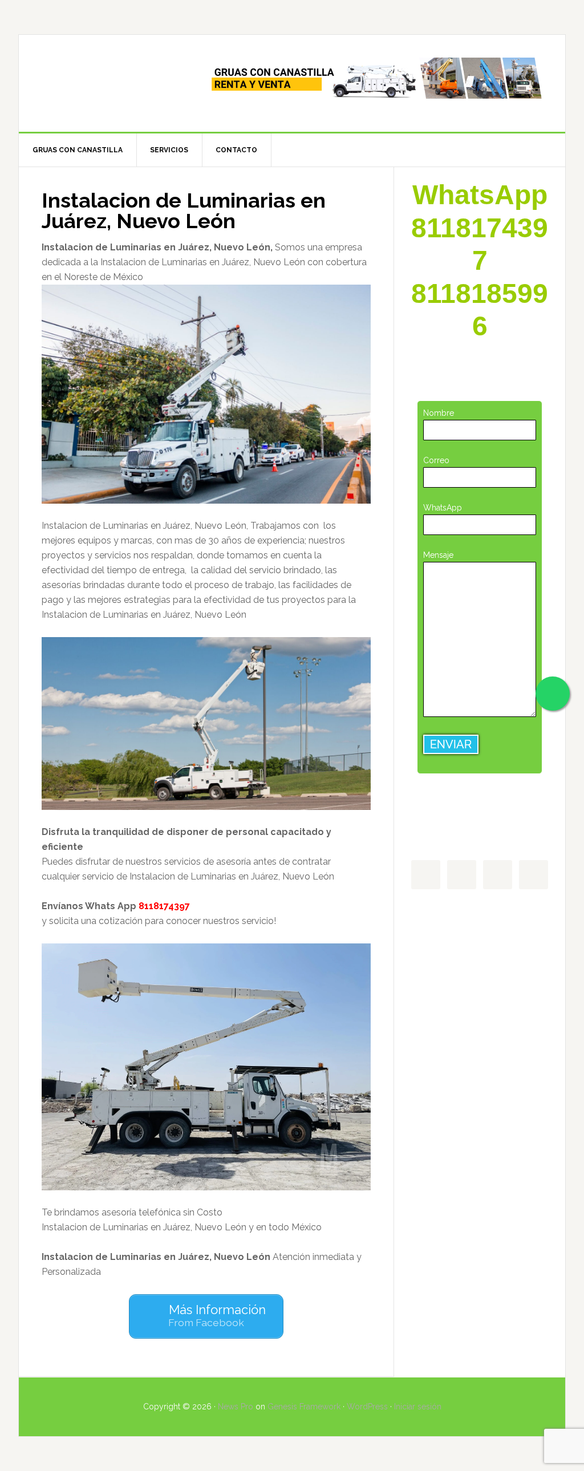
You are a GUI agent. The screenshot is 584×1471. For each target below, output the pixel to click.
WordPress (367, 1406)
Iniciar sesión (417, 1406)
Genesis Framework (303, 1406)
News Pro (235, 1406)
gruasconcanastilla (116, 83)
